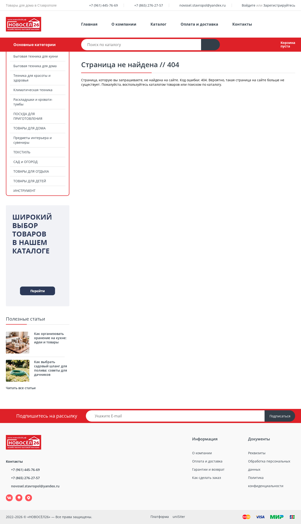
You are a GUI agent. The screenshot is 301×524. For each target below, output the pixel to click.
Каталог (158, 24)
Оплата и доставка (199, 24)
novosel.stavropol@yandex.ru (202, 5)
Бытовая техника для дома (35, 66)
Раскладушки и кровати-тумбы (33, 101)
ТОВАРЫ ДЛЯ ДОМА (29, 128)
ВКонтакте (7, 494)
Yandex (26, 494)
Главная (89, 24)
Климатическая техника (32, 90)
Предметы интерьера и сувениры (32, 140)
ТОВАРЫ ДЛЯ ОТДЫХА (31, 171)
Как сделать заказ (206, 477)
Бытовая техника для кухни (35, 56)
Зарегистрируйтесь (279, 5)
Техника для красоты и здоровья (32, 77)
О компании (123, 24)
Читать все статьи (21, 388)
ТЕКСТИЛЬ (21, 152)
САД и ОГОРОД (25, 161)
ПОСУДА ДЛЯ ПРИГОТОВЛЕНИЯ (27, 116)
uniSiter (179, 516)
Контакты (242, 24)
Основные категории (34, 44)
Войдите (248, 5)
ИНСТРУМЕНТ (24, 190)
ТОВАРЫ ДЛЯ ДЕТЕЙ (29, 181)
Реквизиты (256, 453)
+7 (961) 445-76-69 (103, 5)
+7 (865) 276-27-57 (148, 5)
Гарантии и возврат (208, 469)
